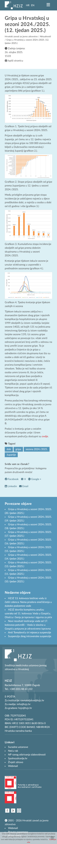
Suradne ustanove (18, 747)
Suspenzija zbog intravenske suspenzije (29, 636)
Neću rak (13, 751)
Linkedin (12, 486)
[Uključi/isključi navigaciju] (48, 5)
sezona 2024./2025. (37, 449)
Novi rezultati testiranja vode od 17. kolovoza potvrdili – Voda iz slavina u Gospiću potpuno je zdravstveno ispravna (28, 625)
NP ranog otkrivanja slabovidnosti (27, 754)
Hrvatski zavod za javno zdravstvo (21, 36)
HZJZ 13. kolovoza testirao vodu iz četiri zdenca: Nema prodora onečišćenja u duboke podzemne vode (28, 602)
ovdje (45, 436)
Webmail (13, 828)
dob (9, 449)
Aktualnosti (45, 36)
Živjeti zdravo (15, 762)
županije (11, 455)
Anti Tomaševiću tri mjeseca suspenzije (29, 632)
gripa (18, 449)
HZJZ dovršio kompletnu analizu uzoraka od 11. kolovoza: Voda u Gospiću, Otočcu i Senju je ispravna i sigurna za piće (28, 613)
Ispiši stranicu (15, 60)
